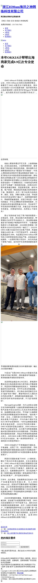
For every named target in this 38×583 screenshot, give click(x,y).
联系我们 (8, 36)
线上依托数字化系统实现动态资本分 (20, 533)
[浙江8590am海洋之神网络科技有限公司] (19, 9)
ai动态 (7, 34)
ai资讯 (7, 32)
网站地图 (20, 573)
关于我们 (8, 30)
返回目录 (4, 527)
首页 (6, 28)
